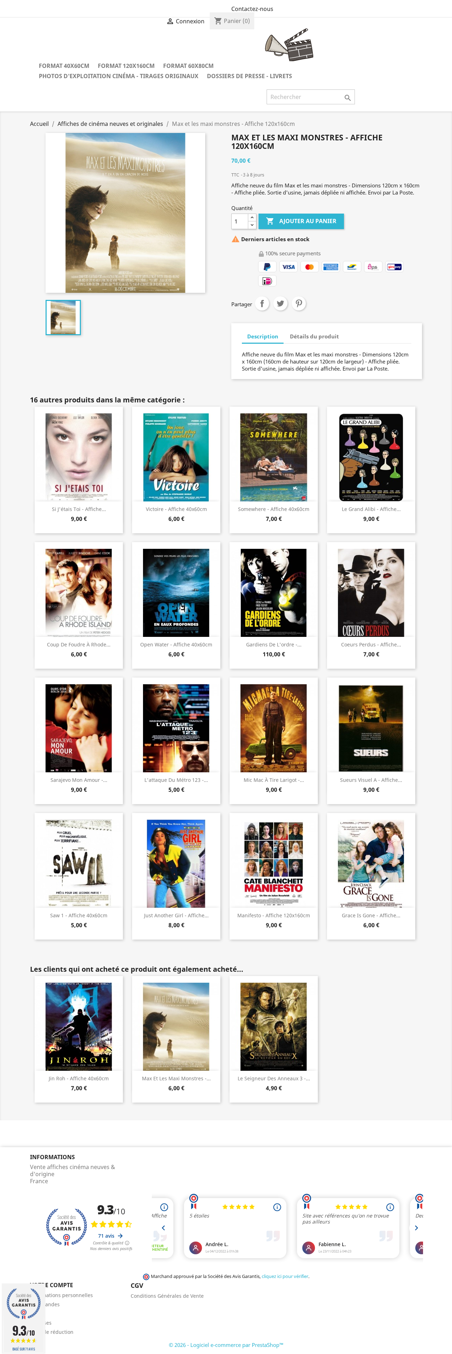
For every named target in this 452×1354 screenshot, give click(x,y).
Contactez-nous (252, 9)
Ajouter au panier (301, 221)
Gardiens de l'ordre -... (274, 644)
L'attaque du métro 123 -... (176, 780)
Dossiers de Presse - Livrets (249, 76)
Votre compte (51, 1285)
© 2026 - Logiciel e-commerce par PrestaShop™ (226, 1344)
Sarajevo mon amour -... (78, 780)
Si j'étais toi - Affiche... (79, 509)
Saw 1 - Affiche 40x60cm (78, 915)
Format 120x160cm (126, 66)
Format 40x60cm (64, 66)
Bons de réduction (51, 1332)
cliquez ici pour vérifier (285, 1276)
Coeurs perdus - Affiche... (371, 644)
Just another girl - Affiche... (176, 915)
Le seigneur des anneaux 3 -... (274, 1078)
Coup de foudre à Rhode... (79, 644)
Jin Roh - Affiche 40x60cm (79, 1078)
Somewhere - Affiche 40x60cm (273, 509)
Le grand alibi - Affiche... (371, 509)
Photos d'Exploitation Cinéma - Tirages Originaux (118, 76)
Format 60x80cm (188, 66)
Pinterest (299, 303)
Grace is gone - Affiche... (371, 915)
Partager (262, 303)
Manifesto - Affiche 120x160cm (273, 915)
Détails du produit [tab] (314, 336)
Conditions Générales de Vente (167, 1295)
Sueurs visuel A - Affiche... (371, 780)
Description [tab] (262, 336)
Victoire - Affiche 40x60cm (176, 509)
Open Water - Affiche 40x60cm (176, 644)
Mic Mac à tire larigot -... (274, 780)
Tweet (280, 303)
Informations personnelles (61, 1295)
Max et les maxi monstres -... (176, 1078)
